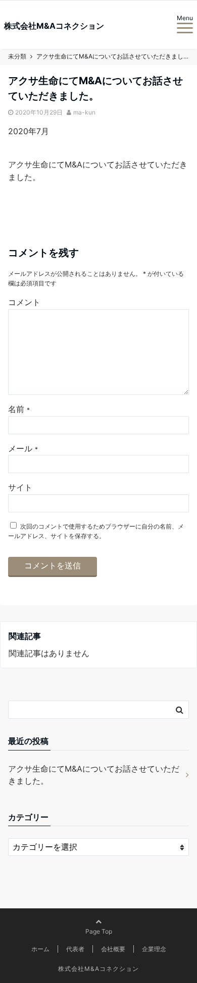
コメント (24, 302)
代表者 (75, 949)
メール (23, 448)
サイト (20, 487)
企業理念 (154, 949)
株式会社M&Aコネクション (54, 26)
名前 (19, 409)
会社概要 (113, 949)
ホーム (40, 949)
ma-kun (84, 112)
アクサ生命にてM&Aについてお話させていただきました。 (93, 775)
